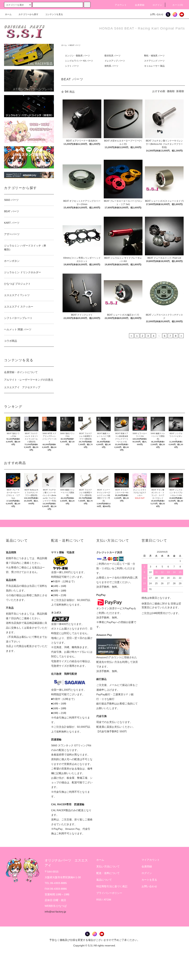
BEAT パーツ (75, 45)
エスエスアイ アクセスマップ (22, 387)
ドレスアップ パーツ (114, 61)
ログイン (157, 5)
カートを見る (149, 879)
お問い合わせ (156, 14)
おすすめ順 (158, 91)
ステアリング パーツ (154, 61)
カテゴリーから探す (28, 14)
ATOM (107, 899)
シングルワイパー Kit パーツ (79, 61)
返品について (104, 879)
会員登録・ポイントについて (21, 372)
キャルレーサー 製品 (154, 66)
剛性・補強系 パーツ (154, 55)
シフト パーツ (72, 66)
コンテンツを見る (54, 14)
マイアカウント (151, 859)
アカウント (121, 5)
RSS (99, 899)
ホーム (8, 14)
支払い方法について (108, 866)
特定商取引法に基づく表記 (111, 886)
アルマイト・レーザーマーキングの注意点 (28, 379)
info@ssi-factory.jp (55, 911)
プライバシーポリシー (109, 892)
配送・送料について (108, 873)
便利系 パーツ (111, 66)
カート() (177, 5)
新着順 (180, 91)
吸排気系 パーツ (112, 55)
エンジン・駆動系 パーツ (77, 55)
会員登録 (140, 5)
